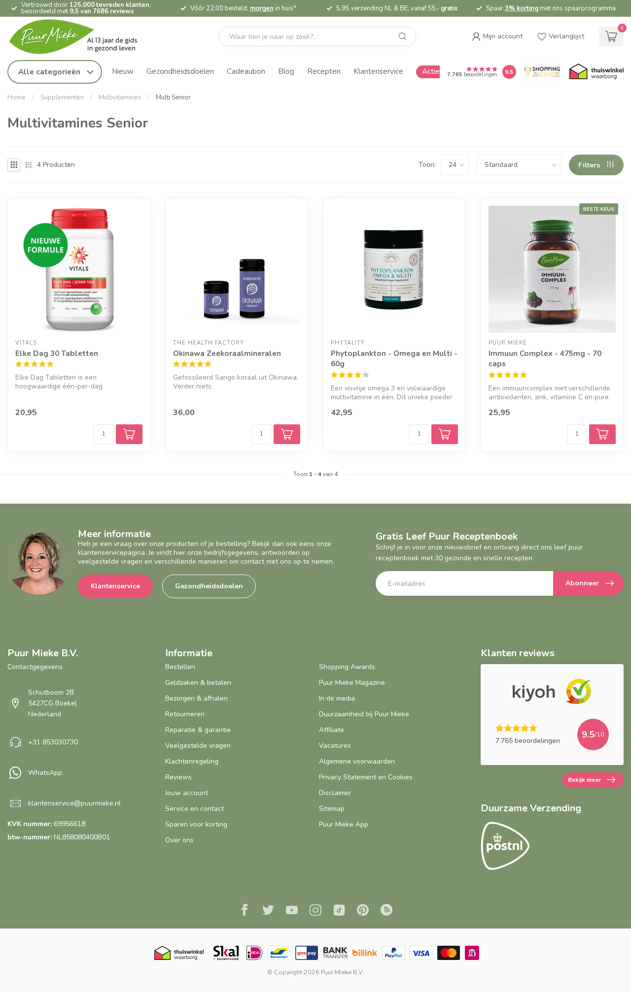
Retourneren (185, 714)
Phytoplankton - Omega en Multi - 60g (394, 358)
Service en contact (194, 808)
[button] (497, 36)
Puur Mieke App (343, 824)
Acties (432, 71)
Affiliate (331, 730)
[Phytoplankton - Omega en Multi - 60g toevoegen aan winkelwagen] (444, 434)
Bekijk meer (584, 780)
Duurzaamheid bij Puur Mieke (364, 714)
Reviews (178, 777)
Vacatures (335, 745)
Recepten (324, 71)
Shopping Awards (347, 667)
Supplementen (62, 97)
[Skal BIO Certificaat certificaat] (226, 952)
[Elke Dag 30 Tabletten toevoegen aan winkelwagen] (129, 434)
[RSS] (386, 911)
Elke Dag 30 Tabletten (56, 353)
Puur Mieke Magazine (352, 682)
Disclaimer (335, 793)
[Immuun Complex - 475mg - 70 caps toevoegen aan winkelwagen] (602, 434)
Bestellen (180, 667)
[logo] (81, 37)
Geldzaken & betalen (198, 682)
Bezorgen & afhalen (196, 698)
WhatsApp (45, 772)
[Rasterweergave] (13, 165)
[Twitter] (268, 911)
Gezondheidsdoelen (180, 71)
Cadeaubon (246, 71)
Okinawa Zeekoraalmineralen (227, 353)
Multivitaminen (120, 97)
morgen (262, 8)
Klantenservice (378, 71)
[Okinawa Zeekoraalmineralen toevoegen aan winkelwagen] (287, 434)
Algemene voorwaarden (357, 761)
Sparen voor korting (196, 824)
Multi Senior (173, 97)
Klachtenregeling (191, 761)
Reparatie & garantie (198, 730)
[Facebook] (244, 911)
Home (16, 97)
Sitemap (332, 808)
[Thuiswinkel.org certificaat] (596, 72)
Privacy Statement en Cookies (366, 777)
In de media (337, 698)
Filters (590, 165)
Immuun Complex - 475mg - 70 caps (545, 358)
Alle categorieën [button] (50, 71)
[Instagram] (315, 911)
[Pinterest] (363, 911)
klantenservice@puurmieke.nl (74, 803)
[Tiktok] (339, 911)
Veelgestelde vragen (198, 745)
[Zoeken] (402, 36)
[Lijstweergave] (28, 164)
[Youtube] (292, 911)
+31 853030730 (53, 742)
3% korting (521, 8)
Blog (286, 71)
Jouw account (186, 793)
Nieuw (123, 71)
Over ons (179, 840)
